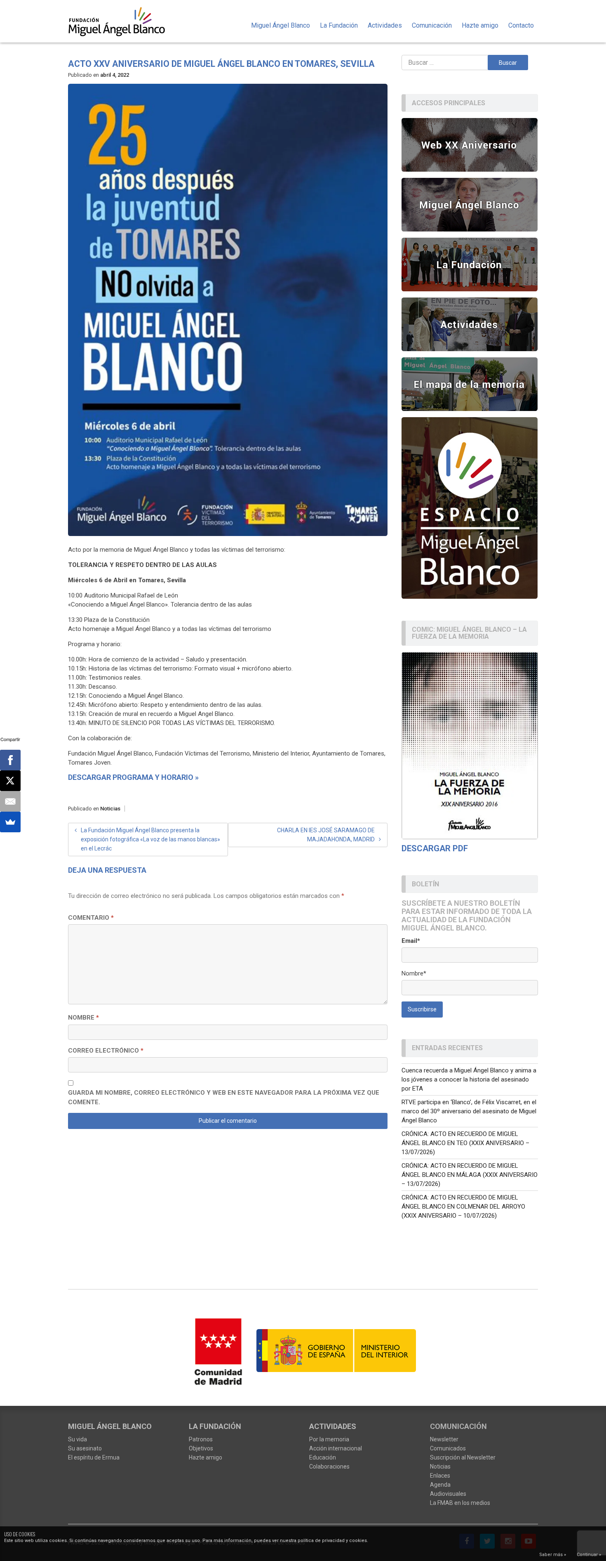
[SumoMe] (10, 822)
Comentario (91, 917)
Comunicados (448, 1448)
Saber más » (552, 1554)
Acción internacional (335, 1448)
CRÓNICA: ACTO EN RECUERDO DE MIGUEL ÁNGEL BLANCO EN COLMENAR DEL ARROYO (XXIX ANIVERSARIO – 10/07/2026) (463, 1206)
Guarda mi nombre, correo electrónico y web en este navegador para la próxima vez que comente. (223, 1097)
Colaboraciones (329, 1466)
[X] (10, 780)
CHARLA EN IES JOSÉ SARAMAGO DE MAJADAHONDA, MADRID (326, 835)
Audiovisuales (448, 1493)
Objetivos (201, 1448)
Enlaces (440, 1475)
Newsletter (444, 1439)
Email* (411, 941)
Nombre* (414, 973)
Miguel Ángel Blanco (280, 25)
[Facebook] (10, 760)
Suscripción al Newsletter (463, 1457)
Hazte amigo (480, 25)
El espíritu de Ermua (94, 1457)
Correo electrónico (105, 1050)
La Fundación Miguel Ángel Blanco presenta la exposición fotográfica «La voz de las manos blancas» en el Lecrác (150, 839)
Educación (322, 1457)
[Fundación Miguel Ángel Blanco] (122, 21)
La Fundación (339, 25)
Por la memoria (329, 1439)
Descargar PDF (435, 848)
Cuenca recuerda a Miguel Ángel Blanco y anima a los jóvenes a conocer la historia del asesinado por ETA (469, 1079)
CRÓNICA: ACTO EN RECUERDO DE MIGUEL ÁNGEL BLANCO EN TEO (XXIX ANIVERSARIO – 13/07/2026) (465, 1143)
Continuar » (589, 1554)
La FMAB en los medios (460, 1503)
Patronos (201, 1439)
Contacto (521, 25)
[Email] (10, 801)
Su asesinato (85, 1448)
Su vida (77, 1439)
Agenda (440, 1484)
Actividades (385, 25)
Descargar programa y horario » (133, 777)
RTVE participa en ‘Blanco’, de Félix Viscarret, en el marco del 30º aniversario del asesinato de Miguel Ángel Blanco (469, 1111)
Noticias (110, 808)
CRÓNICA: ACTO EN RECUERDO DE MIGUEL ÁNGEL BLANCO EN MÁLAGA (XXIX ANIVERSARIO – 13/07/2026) (470, 1175)
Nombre (83, 1017)
